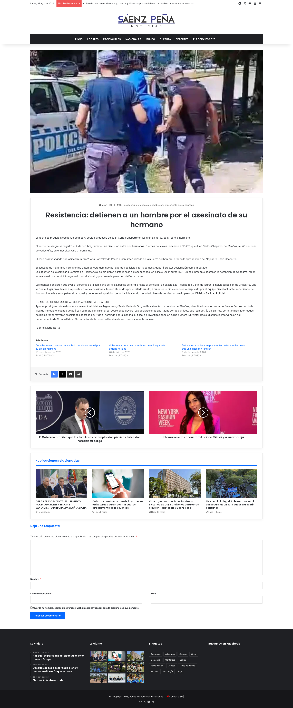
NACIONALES (133, 39)
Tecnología (167, 671)
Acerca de (156, 654)
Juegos (171, 665)
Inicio (79, 39)
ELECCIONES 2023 (204, 39)
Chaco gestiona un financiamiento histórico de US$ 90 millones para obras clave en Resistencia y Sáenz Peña (174, 505)
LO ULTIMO (115, 205)
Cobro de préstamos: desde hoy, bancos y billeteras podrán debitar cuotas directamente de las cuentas (117, 505)
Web (153, 593)
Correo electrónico (41, 593)
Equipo (183, 660)
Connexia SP (176, 696)
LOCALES (93, 39)
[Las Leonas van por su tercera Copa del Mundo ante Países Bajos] (135, 678)
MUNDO (150, 39)
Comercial (156, 660)
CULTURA (165, 39)
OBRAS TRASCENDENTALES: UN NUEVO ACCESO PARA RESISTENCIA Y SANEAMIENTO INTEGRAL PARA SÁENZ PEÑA (61, 505)
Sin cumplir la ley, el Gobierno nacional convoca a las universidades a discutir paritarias (230, 505)
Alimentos (170, 654)
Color (193, 654)
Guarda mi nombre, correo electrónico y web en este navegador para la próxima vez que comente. (86, 607)
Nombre (35, 579)
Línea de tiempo (187, 665)
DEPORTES (182, 39)
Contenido (170, 660)
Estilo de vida (157, 665)
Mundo (154, 671)
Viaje (180, 671)
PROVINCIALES (112, 39)
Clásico (183, 654)
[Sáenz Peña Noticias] (146, 20)
